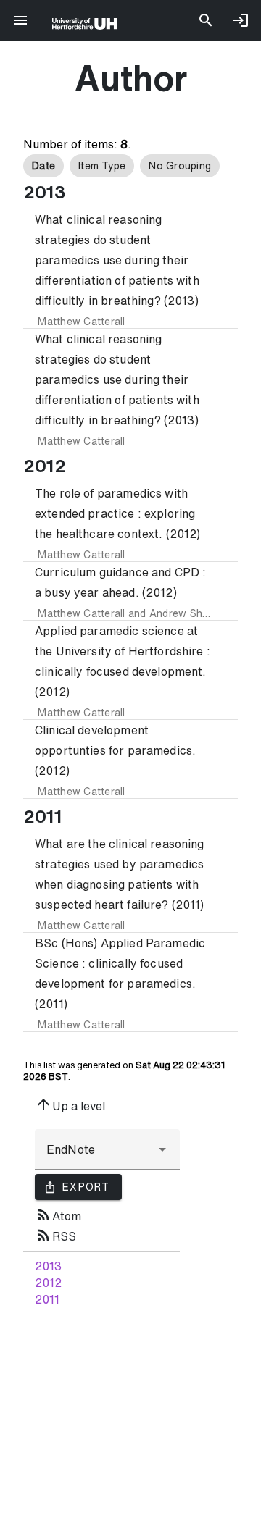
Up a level (70, 1104)
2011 (47, 1299)
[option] (43, 165)
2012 (48, 1282)
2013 (48, 1266)
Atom (58, 1214)
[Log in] (240, 20)
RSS (55, 1235)
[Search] (205, 20)
